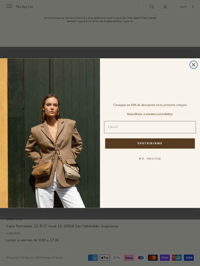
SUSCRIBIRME (150, 143)
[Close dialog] (194, 65)
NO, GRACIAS (150, 158)
